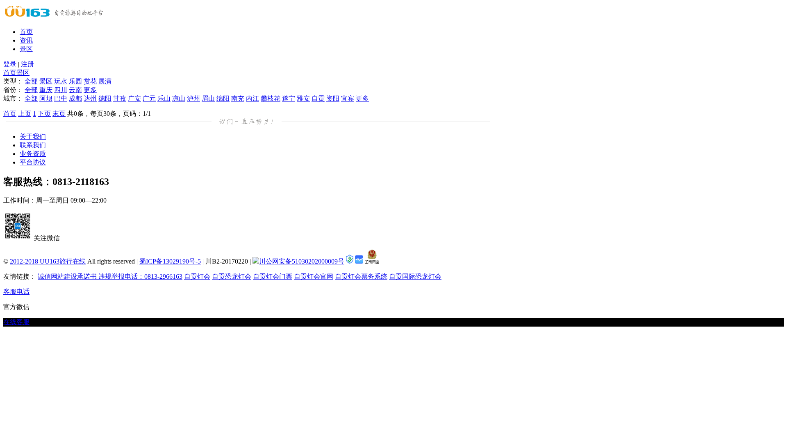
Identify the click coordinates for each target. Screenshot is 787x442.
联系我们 (33, 145)
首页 (26, 31)
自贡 (318, 98)
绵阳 (223, 98)
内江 (252, 98)
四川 (60, 89)
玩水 (60, 81)
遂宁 (288, 98)
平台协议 (33, 162)
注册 (27, 64)
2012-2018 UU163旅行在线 (48, 261)
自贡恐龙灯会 (231, 276)
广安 (134, 98)
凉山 (178, 98)
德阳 (104, 98)
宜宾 (347, 98)
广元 (149, 98)
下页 (44, 113)
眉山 (208, 98)
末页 (59, 113)
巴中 (60, 98)
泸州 (193, 98)
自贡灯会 (197, 276)
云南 (75, 89)
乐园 (75, 81)
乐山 (164, 98)
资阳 (332, 98)
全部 (31, 81)
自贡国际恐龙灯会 (415, 276)
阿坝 (45, 98)
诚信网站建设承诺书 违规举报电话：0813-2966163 (110, 276)
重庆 (45, 89)
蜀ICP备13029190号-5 (170, 261)
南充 (237, 98)
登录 (10, 64)
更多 (90, 89)
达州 (90, 98)
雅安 (303, 98)
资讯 (26, 40)
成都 (75, 98)
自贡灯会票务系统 (361, 276)
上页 (24, 113)
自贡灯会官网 (313, 276)
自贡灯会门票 (272, 276)
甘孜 (119, 98)
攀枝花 (270, 98)
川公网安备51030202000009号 (301, 261)
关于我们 (33, 136)
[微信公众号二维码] (17, 238)
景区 (26, 48)
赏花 (90, 81)
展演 (104, 81)
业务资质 (33, 153)
